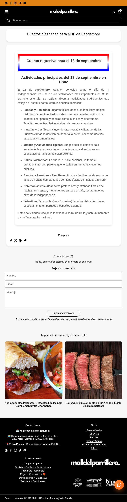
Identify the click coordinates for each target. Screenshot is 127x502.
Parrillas (94, 437)
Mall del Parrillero (40, 498)
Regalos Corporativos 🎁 (33, 474)
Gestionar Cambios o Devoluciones (33, 467)
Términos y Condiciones (33, 481)
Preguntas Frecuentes (33, 470)
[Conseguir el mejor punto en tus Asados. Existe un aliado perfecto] (94, 370)
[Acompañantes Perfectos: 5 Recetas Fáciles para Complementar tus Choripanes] (34, 370)
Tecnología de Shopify (61, 498)
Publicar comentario (63, 313)
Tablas (94, 448)
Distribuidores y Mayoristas (33, 477)
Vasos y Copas (94, 441)
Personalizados (94, 430)
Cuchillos (94, 433)
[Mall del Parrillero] (63, 12)
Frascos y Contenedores (94, 444)
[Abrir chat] (119, 485)
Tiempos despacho (32, 463)
